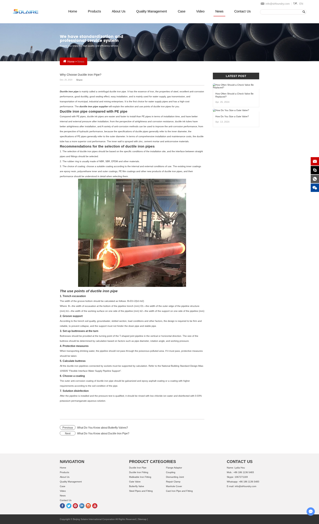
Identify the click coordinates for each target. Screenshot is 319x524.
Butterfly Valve (136, 486)
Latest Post (236, 76)
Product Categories (152, 461)
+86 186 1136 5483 (249, 481)
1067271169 (241, 477)
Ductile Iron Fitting (138, 472)
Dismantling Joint (175, 477)
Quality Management (151, 11)
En (301, 3)
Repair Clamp (173, 481)
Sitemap (142, 519)
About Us (118, 11)
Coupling (170, 472)
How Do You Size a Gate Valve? (232, 116)
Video (200, 11)
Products (94, 11)
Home (72, 11)
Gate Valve (135, 481)
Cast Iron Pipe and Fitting (179, 491)
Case (181, 11)
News (219, 11)
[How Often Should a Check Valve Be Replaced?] (236, 86)
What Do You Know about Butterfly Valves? (102, 427)
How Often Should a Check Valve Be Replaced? (234, 95)
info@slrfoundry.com (278, 3)
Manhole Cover (174, 486)
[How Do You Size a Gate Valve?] (236, 110)
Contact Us (242, 11)
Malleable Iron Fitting (140, 477)
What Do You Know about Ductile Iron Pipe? (103, 433)
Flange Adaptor (174, 467)
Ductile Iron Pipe (137, 467)
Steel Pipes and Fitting (141, 491)
